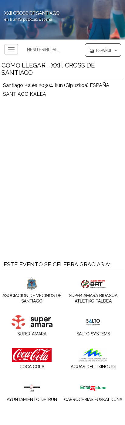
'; (29, 16)
